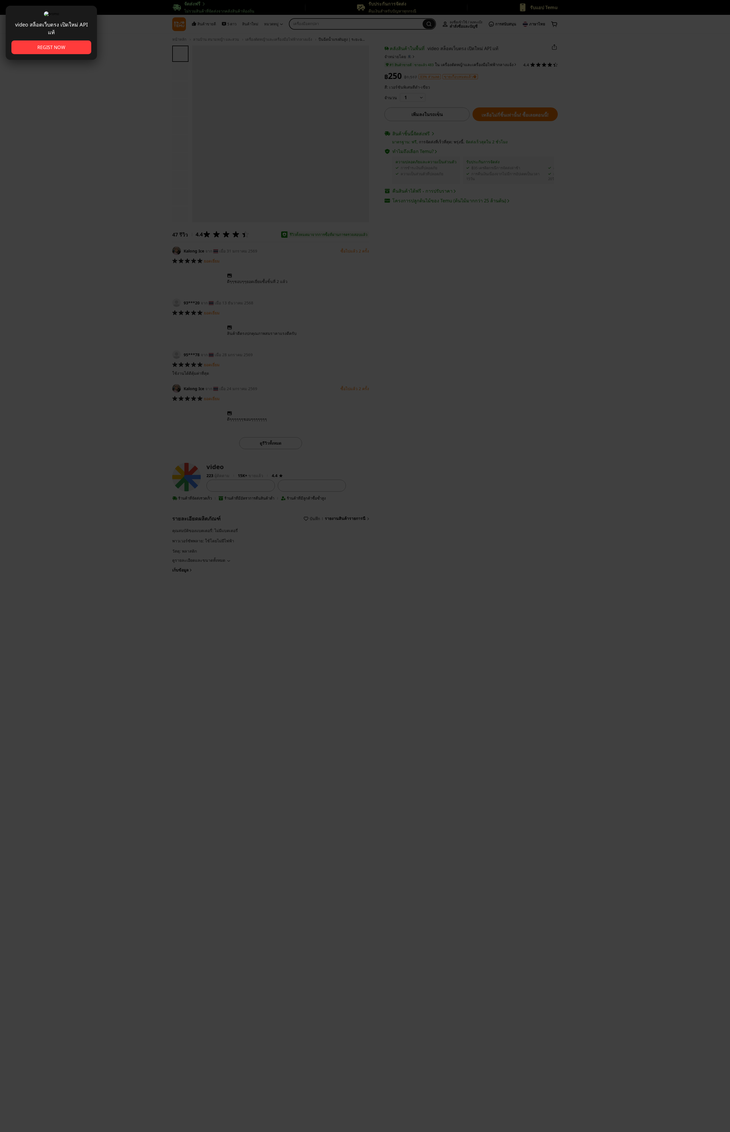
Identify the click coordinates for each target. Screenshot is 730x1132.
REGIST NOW (51, 47)
